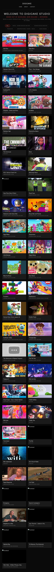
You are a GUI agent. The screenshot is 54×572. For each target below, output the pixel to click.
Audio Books (43, 28)
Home (20, 6)
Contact (32, 6)
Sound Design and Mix (40, 25)
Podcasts (10, 28)
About (26, 6)
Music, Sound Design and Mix (21, 25)
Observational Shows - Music (26, 28)
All (8, 25)
